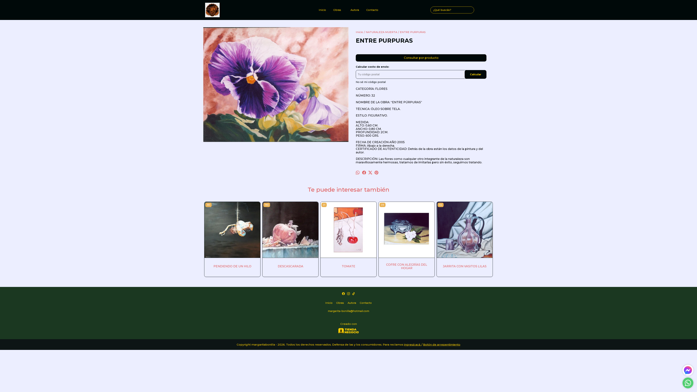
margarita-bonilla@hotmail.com (348, 311)
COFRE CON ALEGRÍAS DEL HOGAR (406, 266)
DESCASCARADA (290, 266)
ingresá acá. (412, 344)
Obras (337, 10)
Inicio (322, 10)
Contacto (372, 10)
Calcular (475, 74)
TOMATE (348, 266)
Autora (354, 10)
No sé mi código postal (371, 82)
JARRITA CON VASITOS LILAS (464, 266)
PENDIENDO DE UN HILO (232, 266)
